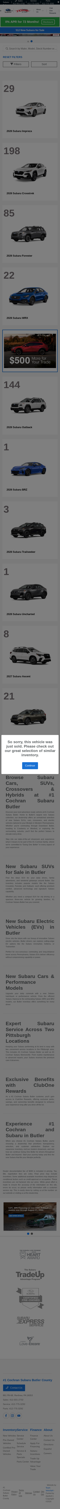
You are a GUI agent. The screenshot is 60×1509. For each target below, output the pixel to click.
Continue (30, 765)
